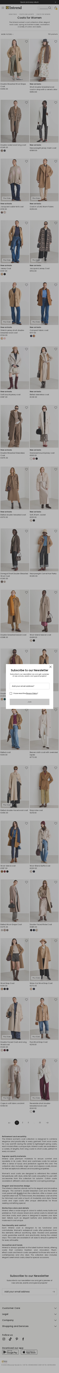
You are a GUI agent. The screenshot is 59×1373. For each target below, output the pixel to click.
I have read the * (25, 693)
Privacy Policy (31, 693)
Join (30, 702)
